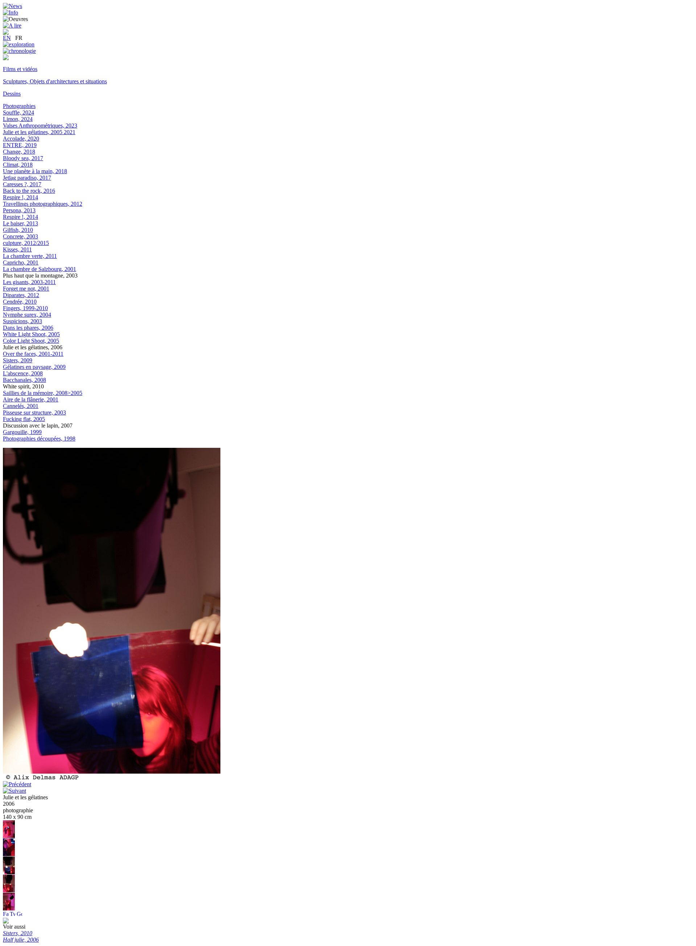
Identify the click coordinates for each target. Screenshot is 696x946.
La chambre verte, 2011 (30, 256)
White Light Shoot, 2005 (31, 334)
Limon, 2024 (18, 119)
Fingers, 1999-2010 (25, 308)
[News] (12, 6)
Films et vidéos (20, 69)
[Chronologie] (19, 51)
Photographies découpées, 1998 (39, 439)
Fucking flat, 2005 (24, 419)
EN (7, 38)
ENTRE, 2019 (20, 145)
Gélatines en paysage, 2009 (34, 367)
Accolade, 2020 (21, 139)
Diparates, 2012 (21, 295)
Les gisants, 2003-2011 (29, 282)
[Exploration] (18, 44)
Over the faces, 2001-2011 (33, 354)
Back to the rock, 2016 (29, 191)
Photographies (19, 106)
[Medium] (6, 58)
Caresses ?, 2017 (22, 184)
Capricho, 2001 (20, 262)
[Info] (10, 12)
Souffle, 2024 (18, 112)
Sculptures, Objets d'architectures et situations (55, 81)
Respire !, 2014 (20, 197)
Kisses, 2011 (17, 249)
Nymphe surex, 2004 (27, 315)
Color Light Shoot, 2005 (31, 341)
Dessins (12, 94)
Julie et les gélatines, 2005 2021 (39, 132)
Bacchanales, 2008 (24, 380)
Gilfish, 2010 (18, 230)
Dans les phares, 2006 (28, 328)
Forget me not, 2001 (26, 289)
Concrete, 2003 (20, 236)
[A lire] (12, 25)
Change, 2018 (19, 152)
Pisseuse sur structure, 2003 (34, 412)
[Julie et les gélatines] (9, 836)
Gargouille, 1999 (22, 432)
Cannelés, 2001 (20, 406)
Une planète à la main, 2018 (35, 171)
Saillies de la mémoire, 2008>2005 (42, 393)
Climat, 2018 (18, 165)
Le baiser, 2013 (20, 223)
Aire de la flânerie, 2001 (30, 399)
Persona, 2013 (19, 210)
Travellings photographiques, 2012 (42, 204)
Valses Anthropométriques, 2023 (40, 125)
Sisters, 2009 (17, 360)
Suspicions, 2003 (22, 321)
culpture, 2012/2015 (26, 243)
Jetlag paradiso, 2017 (27, 178)
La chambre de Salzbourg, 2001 (39, 269)
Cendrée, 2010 (20, 302)
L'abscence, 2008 (23, 373)
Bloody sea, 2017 (23, 158)
